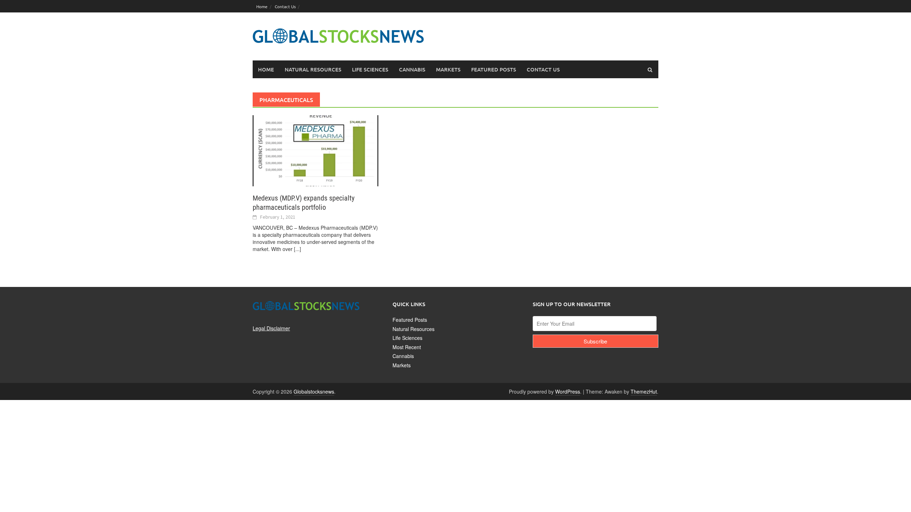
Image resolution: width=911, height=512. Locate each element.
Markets (402, 365)
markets (448, 69)
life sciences (370, 69)
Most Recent (407, 347)
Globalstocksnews (314, 391)
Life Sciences (407, 337)
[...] (297, 248)
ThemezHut (644, 391)
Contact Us (285, 6)
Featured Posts (410, 319)
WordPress (567, 391)
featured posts (493, 69)
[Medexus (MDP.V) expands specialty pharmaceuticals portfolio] (315, 150)
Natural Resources (414, 328)
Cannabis (403, 355)
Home (262, 6)
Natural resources (313, 69)
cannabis (412, 69)
